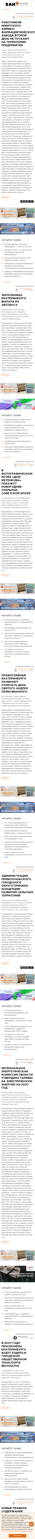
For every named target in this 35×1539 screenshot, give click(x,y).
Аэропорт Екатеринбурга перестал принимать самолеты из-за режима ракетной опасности (18, 274)
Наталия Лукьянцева (25, 16)
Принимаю (17, 1535)
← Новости (6, 9)
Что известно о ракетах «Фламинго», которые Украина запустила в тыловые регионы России (16, 653)
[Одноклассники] (24, 201)
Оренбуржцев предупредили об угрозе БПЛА (17, 442)
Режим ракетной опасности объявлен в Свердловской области (18, 1323)
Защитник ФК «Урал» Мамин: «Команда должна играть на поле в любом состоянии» (18, 436)
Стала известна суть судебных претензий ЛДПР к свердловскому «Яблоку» (18, 622)
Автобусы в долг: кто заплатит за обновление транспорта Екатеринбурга (18, 252)
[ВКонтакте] (21, 201)
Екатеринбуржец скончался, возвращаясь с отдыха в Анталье (18, 245)
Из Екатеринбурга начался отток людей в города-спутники (17, 259)
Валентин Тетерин (26, 464)
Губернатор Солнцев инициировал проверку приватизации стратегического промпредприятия (18, 266)
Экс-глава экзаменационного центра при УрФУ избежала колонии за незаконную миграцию (18, 644)
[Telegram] (27, 201)
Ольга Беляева (25, 289)
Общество (5, 197)
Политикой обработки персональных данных (16, 1531)
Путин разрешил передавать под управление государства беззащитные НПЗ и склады (17, 1029)
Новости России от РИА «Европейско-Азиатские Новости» (12, 4)
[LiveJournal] (32, 201)
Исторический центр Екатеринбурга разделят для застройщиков (16, 1013)
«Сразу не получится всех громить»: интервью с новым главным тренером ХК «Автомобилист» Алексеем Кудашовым (19, 845)
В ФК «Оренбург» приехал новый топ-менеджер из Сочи (18, 838)
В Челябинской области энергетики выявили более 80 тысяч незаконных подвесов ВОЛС (19, 428)
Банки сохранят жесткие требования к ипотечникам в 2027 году (18, 855)
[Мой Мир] (29, 201)
